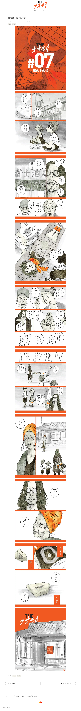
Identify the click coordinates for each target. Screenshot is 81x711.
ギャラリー (42, 10)
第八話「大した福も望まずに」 (68, 683)
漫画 (35, 10)
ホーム (29, 10)
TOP (8, 696)
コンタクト (51, 10)
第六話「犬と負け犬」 (11, 683)
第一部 (13, 24)
